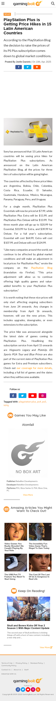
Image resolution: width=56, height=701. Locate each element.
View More (28, 495)
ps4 (39, 401)
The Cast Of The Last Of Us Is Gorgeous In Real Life (39, 576)
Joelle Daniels (23, 62)
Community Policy (8, 665)
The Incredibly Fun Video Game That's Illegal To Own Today (39, 546)
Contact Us (5, 670)
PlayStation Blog (41, 267)
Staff (26, 670)
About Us (17, 670)
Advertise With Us (8, 674)
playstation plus (27, 401)
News (7, 14)
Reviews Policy (36, 663)
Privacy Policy (21, 663)
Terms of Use (6, 663)
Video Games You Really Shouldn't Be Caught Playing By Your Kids (14, 547)
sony (6, 405)
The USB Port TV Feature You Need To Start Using (14, 576)
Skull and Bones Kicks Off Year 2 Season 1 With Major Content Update (28, 626)
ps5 (44, 401)
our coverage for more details (34, 368)
